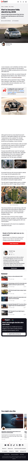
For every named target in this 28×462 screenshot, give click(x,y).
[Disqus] (14, 358)
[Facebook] (8, 445)
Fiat (9, 6)
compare (10, 92)
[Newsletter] (18, 2)
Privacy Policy (6, 454)
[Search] (20, 2)
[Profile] (23, 2)
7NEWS (16, 451)
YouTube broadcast (17, 77)
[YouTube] (5, 445)
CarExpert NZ (23, 451)
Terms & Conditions (14, 454)
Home (2, 6)
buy (15, 92)
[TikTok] (14, 445)
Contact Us (11, 451)
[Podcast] (22, 445)
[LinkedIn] (20, 445)
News (12, 6)
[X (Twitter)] (17, 445)
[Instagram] (11, 445)
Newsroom (10, 448)
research (21, 90)
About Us (4, 448)
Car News (6, 6)
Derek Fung (9, 44)
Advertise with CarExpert (20, 448)
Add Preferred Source (15, 334)
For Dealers (4, 451)
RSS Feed (22, 454)
